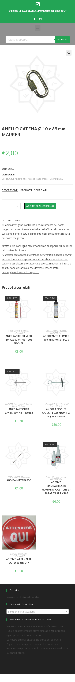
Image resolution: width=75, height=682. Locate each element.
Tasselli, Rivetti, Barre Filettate (22, 405)
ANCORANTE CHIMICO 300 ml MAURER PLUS (56, 337)
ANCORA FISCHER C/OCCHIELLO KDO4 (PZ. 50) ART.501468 (56, 412)
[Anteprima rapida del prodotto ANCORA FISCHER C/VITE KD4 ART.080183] (34, 371)
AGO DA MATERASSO (18, 480)
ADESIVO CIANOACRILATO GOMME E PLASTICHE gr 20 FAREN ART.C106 (56, 488)
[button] (37, 28)
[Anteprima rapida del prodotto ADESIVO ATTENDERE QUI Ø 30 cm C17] (34, 521)
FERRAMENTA (56, 178)
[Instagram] (40, 18)
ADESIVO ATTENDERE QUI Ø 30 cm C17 (19, 560)
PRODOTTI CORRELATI (33, 190)
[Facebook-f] (34, 18)
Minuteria (25, 477)
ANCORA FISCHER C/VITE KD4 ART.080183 (19, 410)
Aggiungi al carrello (40, 206)
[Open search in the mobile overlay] (38, 39)
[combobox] (37, 611)
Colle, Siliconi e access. (18, 330)
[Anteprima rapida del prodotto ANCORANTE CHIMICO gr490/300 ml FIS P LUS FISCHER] (34, 298)
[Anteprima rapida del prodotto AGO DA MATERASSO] (34, 444)
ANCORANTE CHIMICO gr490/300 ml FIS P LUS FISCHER (18, 339)
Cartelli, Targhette (18, 553)
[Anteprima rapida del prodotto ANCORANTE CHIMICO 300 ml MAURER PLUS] (71, 298)
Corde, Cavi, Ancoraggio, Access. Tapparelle (25, 178)
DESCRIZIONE (10, 190)
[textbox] (38, 611)
